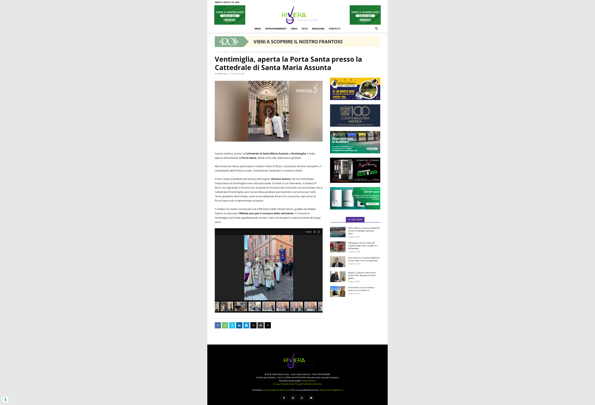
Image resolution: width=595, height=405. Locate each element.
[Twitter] (232, 325)
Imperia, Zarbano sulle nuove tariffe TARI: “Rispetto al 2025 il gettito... (362, 275)
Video (294, 28)
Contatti (334, 28)
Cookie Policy (294, 384)
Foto (305, 28)
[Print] (261, 325)
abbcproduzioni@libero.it (331, 390)
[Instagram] (292, 398)
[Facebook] (218, 325)
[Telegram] (246, 325)
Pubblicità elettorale (312, 384)
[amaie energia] (355, 142)
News (258, 28)
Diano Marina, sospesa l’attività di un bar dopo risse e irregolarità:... (364, 259)
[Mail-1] (311, 398)
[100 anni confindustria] (355, 115)
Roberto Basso (309, 381)
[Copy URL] (268, 325)
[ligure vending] (355, 170)
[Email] (253, 325)
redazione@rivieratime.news (276, 390)
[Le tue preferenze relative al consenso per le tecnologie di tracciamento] (5, 400)
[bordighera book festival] (355, 89)
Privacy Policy (279, 384)
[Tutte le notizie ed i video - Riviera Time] (297, 360)
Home (217, 51)
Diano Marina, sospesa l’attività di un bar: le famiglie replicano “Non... (364, 231)
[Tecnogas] (355, 198)
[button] (376, 29)
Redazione (318, 28)
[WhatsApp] (225, 325)
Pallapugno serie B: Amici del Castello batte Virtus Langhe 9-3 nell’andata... (363, 245)
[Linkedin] (239, 325)
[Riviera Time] (297, 15)
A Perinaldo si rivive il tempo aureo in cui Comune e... (361, 289)
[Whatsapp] (302, 398)
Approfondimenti (275, 28)
